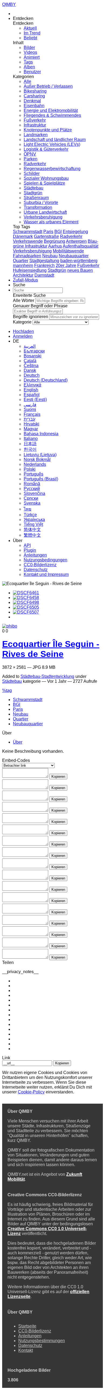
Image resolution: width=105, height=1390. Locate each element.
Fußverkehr (35, 120)
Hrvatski (31, 424)
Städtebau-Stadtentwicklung (47, 676)
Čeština (31, 365)
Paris (48, 231)
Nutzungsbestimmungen (41, 1340)
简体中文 (32, 529)
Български (34, 351)
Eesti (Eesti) (35, 399)
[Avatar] (9, 626)
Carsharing (34, 96)
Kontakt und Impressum (46, 574)
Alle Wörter (23, 300)
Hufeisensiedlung (30, 270)
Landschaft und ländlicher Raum (55, 139)
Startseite (27, 1326)
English (31, 390)
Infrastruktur (35, 125)
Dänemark (23, 236)
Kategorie (22, 322)
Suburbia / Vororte (41, 202)
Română (32, 483)
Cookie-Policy (31, 1092)
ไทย (27, 509)
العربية (30, 346)
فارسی (30, 404)
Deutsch (32, 375)
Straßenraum (36, 197)
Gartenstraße (46, 236)
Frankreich (44, 265)
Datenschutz (36, 569)
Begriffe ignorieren (30, 316)
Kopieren (58, 777)
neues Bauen (80, 270)
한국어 (30, 449)
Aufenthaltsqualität (80, 246)
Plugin (30, 550)
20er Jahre (66, 265)
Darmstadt (44, 275)
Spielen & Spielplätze (44, 183)
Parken (30, 159)
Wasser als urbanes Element (51, 222)
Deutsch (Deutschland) (46, 380)
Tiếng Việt (33, 524)
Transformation (38, 207)
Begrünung (54, 241)
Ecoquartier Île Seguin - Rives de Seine (50, 649)
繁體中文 (32, 535)
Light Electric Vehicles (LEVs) (52, 144)
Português (33, 474)
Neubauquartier (74, 256)
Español (32, 394)
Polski (30, 469)
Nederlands (35, 464)
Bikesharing (35, 91)
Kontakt (25, 1350)
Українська (34, 519)
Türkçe (30, 514)
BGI (58, 231)
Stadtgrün (33, 193)
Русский (32, 488)
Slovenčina (34, 493)
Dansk (30, 370)
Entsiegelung (75, 231)
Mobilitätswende (68, 251)
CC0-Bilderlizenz (40, 564)
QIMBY (9, 4)
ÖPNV (30, 154)
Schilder (32, 173)
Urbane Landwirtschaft (45, 212)
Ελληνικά (32, 385)
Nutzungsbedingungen (45, 560)
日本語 (30, 443)
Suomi (30, 409)
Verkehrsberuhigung (43, 217)
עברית (29, 419)
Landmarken (36, 134)
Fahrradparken (27, 256)
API (27, 545)
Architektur (23, 275)
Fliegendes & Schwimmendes (52, 115)
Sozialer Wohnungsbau (46, 178)
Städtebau (33, 188)
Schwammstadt (27, 231)
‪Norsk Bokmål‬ (37, 459)
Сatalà (30, 360)
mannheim (23, 265)
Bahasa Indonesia (41, 433)
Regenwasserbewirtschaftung (52, 168)
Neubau (50, 256)
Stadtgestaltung (44, 260)
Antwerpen (76, 241)
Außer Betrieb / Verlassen (48, 86)
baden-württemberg (78, 260)
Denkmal (32, 100)
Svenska (32, 503)
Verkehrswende (28, 241)
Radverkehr (35, 163)
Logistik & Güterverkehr (46, 149)
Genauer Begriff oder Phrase (40, 306)
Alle (27, 81)
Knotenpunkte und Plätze (48, 130)
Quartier (20, 260)
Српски (31, 498)
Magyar (31, 429)
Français (32, 414)
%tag (7, 690)
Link (6, 1057)
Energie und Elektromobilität (51, 110)
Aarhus (55, 246)
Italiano (31, 438)
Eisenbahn (34, 105)
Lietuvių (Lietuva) (40, 454)
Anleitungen (35, 555)
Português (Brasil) (41, 479)
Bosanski (32, 356)
